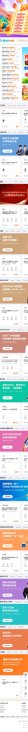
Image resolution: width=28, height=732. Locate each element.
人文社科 (8, 99)
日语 (3, 95)
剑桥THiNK (17, 478)
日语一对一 (15, 652)
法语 (8, 95)
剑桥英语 (3, 80)
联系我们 (2, 707)
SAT (8, 60)
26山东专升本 (12, 576)
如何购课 (24, 705)
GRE (8, 64)
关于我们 (2, 705)
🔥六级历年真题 (21, 379)
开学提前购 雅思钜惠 (19, 20)
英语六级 (8, 68)
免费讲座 (7, 231)
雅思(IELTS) (4, 53)
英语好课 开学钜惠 (18, 28)
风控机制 (2, 711)
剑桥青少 (8, 80)
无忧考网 (17, 716)
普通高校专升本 (21, 627)
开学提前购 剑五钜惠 (18, 25)
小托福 (16, 60)
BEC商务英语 (13, 80)
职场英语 (8, 76)
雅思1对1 (9, 53)
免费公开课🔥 (20, 132)
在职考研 (15, 49)
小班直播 (24, 231)
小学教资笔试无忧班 (18, 601)
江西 (7, 84)
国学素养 (3, 99)
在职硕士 (4, 71)
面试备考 (8, 87)
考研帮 (25, 716)
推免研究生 (9, 91)
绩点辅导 (14, 91)
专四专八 (12, 68)
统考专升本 (5, 82)
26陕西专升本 (20, 576)
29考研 (10, 49)
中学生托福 (4, 60)
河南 (13, 84)
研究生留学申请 (17, 64)
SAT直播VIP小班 (20, 329)
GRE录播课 (18, 280)
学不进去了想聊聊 (14, 559)
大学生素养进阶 (6, 98)
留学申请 (16, 53)
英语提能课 (10, 478)
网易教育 (13, 716)
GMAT (11, 64)
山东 (10, 84)
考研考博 (4, 47)
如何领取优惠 (25, 709)
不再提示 (23, 559)
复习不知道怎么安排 (15, 553)
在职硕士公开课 (9, 72)
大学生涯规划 (5, 90)
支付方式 (24, 707)
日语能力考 (9, 652)
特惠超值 (12, 87)
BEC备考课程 (18, 527)
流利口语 (3, 76)
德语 (11, 95)
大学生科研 (4, 91)
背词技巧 (17, 428)
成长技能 (12, 99)
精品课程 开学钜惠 (20, 17)
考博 (15, 627)
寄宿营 (14, 132)
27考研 (3, 49)
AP (10, 60)
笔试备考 (3, 87)
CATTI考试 (13, 76)
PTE (13, 53)
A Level (13, 56)
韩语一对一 (22, 652)
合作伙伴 (24, 721)
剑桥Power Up (24, 478)
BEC (26, 181)
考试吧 (21, 716)
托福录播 (12, 231)
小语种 (3, 94)
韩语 (5, 95)
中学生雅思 (4, 56)
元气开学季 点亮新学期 (17, 31)
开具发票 (24, 711)
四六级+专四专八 (6, 67)
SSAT (13, 60)
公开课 (19, 49)
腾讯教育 (8, 716)
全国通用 (3, 84)
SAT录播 (13, 329)
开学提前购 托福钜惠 (19, 22)
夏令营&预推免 (20, 91)
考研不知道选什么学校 (15, 556)
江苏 (15, 84)
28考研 (7, 49)
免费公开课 (17, 68)
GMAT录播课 (25, 280)
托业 (18, 80)
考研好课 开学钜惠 (21, 14)
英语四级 (3, 68)
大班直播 (18, 231)
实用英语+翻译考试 (7, 74)
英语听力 (22, 428)
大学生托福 (4, 64)
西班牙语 (14, 95)
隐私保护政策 (3, 709)
